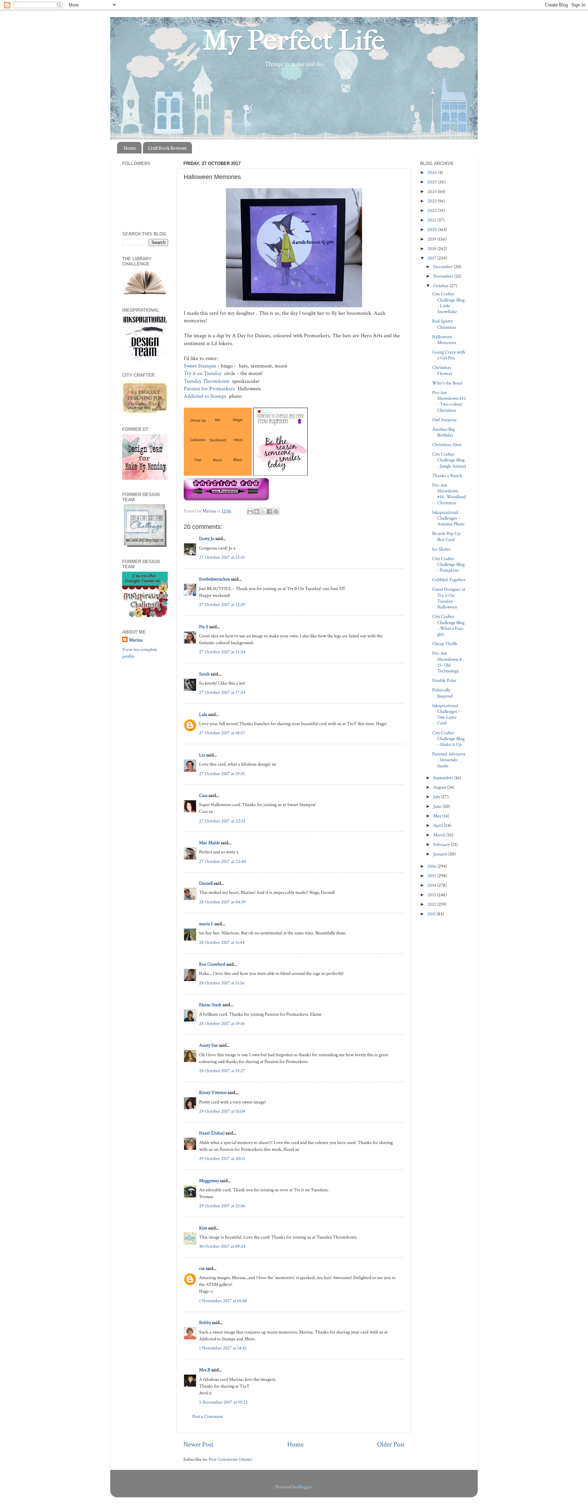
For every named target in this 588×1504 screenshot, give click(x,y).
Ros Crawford (212, 964)
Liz (202, 755)
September (443, 777)
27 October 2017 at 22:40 (222, 861)
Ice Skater (441, 549)
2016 (432, 866)
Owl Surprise (444, 419)
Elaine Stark (210, 1004)
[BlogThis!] (256, 511)
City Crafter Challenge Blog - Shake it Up (448, 739)
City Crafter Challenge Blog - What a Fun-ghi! (448, 625)
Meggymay (209, 1180)
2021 (432, 220)
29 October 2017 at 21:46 (222, 1206)
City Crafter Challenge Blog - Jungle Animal (449, 460)
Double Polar (444, 680)
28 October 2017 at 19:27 (222, 1070)
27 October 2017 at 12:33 (222, 557)
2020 (432, 229)
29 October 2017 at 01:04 (222, 1111)
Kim (203, 1228)
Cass (203, 795)
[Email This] (250, 511)
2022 (432, 210)
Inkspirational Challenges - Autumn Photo (448, 518)
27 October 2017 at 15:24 (222, 652)
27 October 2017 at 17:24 (222, 692)
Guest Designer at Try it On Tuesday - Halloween (448, 598)
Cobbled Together (449, 579)
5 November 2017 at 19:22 (223, 1402)
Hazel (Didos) (212, 1133)
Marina (136, 640)
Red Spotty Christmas (444, 324)
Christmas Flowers (442, 370)
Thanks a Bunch (447, 475)
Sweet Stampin (200, 366)
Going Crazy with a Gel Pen (448, 355)
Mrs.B (204, 1370)
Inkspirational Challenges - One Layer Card (446, 714)
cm (202, 1268)
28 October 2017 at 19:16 (222, 1023)
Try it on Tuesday (203, 373)
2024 (432, 191)
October (441, 285)
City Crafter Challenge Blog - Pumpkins (448, 564)
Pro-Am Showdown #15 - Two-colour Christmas (449, 401)
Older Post (391, 1444)
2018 (432, 248)
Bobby (205, 1322)
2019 (432, 239)
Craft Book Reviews (167, 148)
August (440, 787)
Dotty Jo (206, 538)
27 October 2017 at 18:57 (222, 733)
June (437, 806)
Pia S (203, 626)
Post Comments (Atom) (230, 1459)
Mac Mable (209, 842)
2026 (432, 172)
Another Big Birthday (443, 432)
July (437, 797)
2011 (432, 914)
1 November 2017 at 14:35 (223, 1348)
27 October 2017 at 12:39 (222, 604)
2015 (432, 875)
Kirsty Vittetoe (213, 1092)
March (439, 835)
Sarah (204, 674)
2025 (432, 182)
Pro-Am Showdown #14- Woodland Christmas (449, 494)
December (443, 266)
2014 (432, 885)
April (438, 825)
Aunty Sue (208, 1045)
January (440, 854)
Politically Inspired (442, 693)
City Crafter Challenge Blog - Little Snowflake (448, 303)
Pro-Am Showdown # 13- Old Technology (447, 662)
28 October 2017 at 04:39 (222, 902)
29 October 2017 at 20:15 (222, 1158)
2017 (432, 258)
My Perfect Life (294, 40)
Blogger (305, 1487)
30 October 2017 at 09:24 (222, 1246)
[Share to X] (263, 511)
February (442, 844)
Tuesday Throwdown (207, 381)
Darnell (206, 883)
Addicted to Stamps (206, 396)
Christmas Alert (446, 444)
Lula (203, 714)
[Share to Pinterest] (276, 511)
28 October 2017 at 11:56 (222, 983)
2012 (432, 904)
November (443, 276)
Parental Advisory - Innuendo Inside (448, 760)
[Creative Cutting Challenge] (145, 545)
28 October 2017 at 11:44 (222, 942)
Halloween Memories (444, 339)
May (437, 816)
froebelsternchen (214, 579)
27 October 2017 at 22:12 (222, 821)
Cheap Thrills (444, 643)
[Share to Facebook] (269, 511)
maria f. (206, 923)
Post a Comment (207, 1416)
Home (130, 148)
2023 (432, 201)
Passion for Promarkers (210, 388)
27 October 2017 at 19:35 (222, 773)
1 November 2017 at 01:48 (223, 1300)
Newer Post (198, 1444)
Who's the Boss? (447, 383)
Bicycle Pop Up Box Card (446, 536)
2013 (432, 895)
